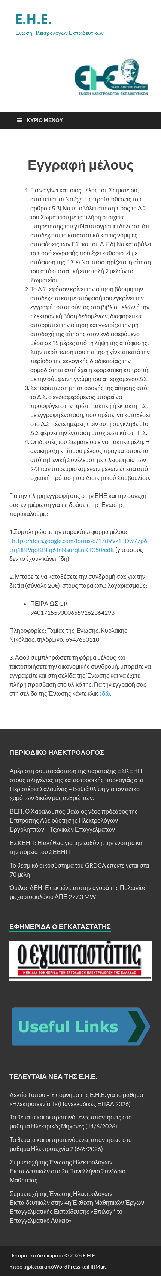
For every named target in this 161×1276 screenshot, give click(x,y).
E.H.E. (33, 19)
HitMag (97, 1266)
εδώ (104, 693)
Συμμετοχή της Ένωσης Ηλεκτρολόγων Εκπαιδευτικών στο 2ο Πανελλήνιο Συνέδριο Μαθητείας (67, 1171)
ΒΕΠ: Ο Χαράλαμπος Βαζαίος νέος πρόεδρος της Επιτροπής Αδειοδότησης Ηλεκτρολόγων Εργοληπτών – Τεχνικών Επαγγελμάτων (74, 820)
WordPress (67, 1266)
